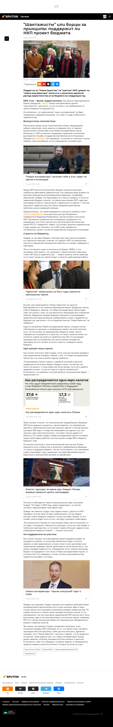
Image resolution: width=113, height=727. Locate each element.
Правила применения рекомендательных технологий (21, 705)
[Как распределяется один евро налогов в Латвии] (56, 392)
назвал (45, 103)
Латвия (24, 683)
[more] (86, 184)
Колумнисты (69, 683)
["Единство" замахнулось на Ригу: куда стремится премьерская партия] (56, 275)
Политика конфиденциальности (53, 702)
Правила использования (30, 702)
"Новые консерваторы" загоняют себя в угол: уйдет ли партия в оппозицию (56, 178)
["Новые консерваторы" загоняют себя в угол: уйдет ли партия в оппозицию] (56, 160)
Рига (17, 683)
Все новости (7, 683)
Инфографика (32, 408)
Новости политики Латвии (32, 649)
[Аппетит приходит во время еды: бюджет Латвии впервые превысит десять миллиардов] (56, 472)
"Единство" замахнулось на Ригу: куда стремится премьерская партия (53, 293)
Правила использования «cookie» (79, 702)
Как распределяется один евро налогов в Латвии (53, 412)
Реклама (46, 705)
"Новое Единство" (29, 653)
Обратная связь (57, 705)
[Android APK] (9, 712)
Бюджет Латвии (47, 649)
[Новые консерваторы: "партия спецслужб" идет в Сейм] (56, 574)
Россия (80, 683)
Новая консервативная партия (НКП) (66, 649)
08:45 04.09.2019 (29, 38)
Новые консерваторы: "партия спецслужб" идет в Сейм (53, 593)
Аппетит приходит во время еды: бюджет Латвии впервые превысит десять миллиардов (53, 491)
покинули (40, 138)
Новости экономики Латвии (41, 683)
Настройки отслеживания (75, 705)
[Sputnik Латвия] (11, 18)
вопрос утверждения (33, 214)
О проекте (6, 702)
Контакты (15, 702)
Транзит (58, 683)
